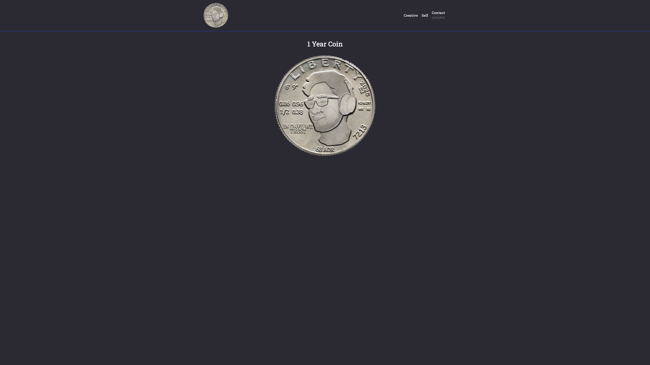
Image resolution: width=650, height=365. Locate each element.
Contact (438, 12)
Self (425, 15)
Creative (411, 15)
